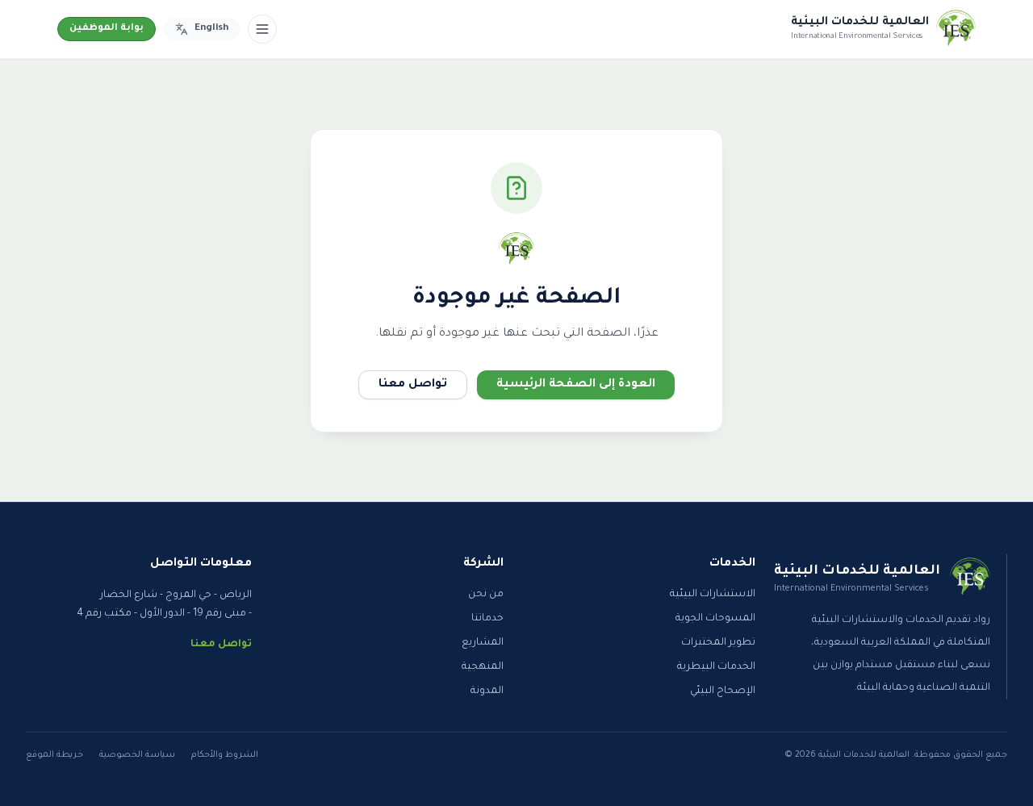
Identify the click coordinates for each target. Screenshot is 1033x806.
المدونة (487, 691)
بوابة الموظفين (106, 28)
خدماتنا (487, 618)
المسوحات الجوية (715, 618)
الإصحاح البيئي (722, 691)
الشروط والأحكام (224, 755)
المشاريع (483, 643)
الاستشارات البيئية (712, 594)
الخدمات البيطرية (716, 667)
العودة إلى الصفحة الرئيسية (575, 384)
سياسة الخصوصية (137, 755)
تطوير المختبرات (718, 643)
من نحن (486, 594)
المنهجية (483, 667)
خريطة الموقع (54, 755)
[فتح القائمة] (262, 29)
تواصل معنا (412, 384)
